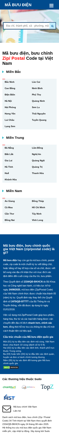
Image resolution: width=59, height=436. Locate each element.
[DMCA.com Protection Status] (11, 368)
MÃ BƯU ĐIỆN (18, 5)
